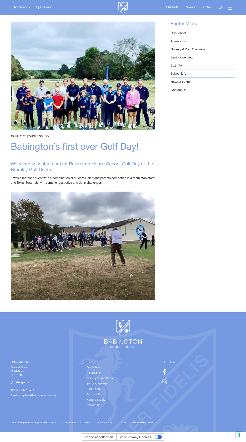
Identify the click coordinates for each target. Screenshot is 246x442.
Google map (23, 382)
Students (172, 7)
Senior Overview (182, 57)
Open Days (43, 7)
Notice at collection (98, 437)
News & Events (181, 82)
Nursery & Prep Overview (188, 49)
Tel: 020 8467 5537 (22, 390)
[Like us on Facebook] (164, 374)
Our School (178, 33)
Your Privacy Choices (135, 437)
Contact (207, 7)
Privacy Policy (104, 423)
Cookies (122, 423)
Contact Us (178, 90)
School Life (178, 74)
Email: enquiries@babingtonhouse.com (34, 395)
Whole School (39, 136)
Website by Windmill (143, 423)
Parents (190, 7)
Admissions (22, 7)
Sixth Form (178, 66)
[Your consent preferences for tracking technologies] (239, 435)
